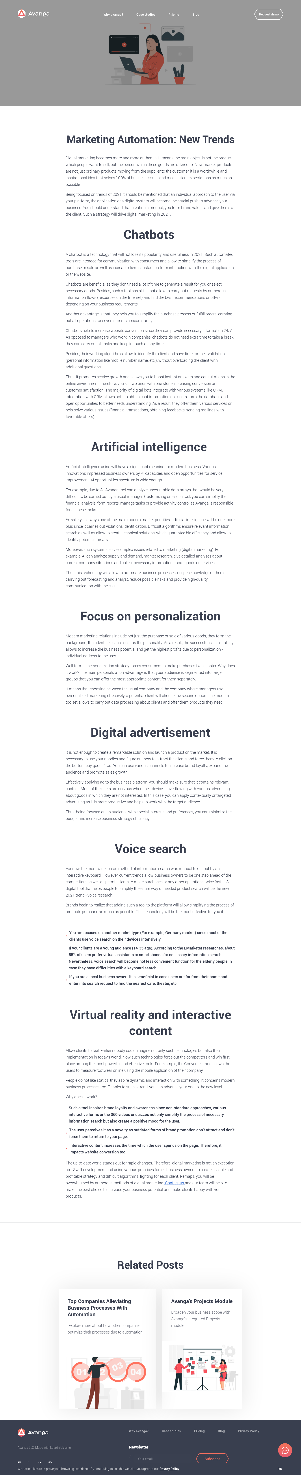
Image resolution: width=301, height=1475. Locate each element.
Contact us (174, 1182)
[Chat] (285, 1450)
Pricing (174, 14)
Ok (280, 1469)
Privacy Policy (248, 1431)
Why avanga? (113, 14)
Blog (196, 14)
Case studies (145, 14)
